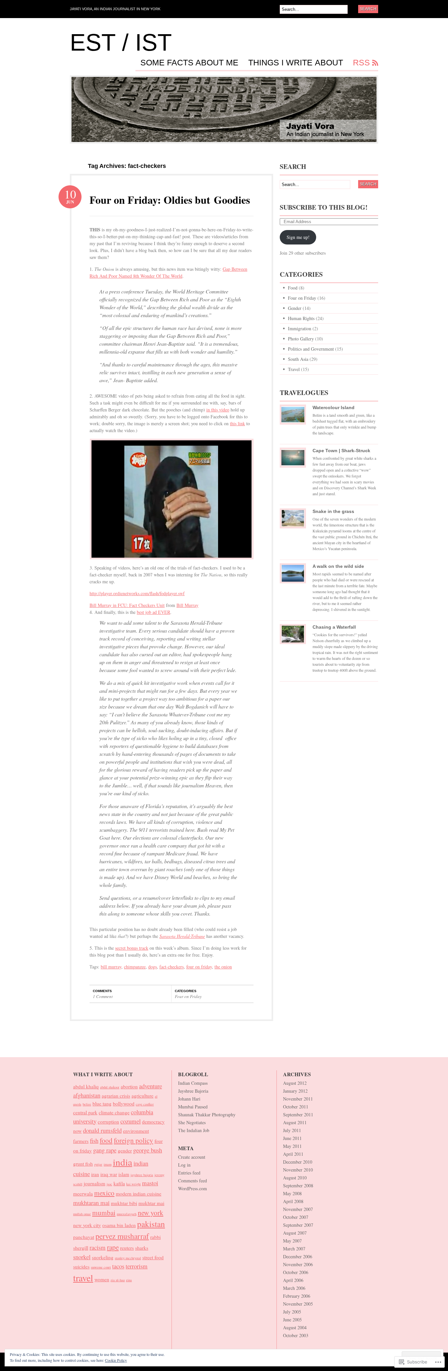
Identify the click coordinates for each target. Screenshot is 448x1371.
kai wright (133, 1184)
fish (94, 1140)
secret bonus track (131, 948)
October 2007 (295, 1217)
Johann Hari (189, 1099)
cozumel (130, 1121)
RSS (361, 62)
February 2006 (296, 1296)
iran (95, 1174)
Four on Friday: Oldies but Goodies (170, 199)
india (122, 1161)
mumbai (103, 1212)
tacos (118, 1266)
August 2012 (295, 1083)
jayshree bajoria (142, 1175)
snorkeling (102, 1257)
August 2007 (295, 1233)
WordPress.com (192, 1188)
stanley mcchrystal (128, 1258)
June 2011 (292, 1138)
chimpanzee (135, 967)
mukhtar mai (151, 1203)
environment (136, 1130)
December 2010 (297, 1162)
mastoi (150, 1183)
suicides (81, 1266)
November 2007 (298, 1209)
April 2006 (293, 1280)
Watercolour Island (334, 407)
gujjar (98, 1164)
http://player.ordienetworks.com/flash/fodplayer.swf (137, 593)
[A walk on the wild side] (293, 575)
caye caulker (145, 1104)
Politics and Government (311, 349)
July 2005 (292, 1312)
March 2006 (294, 1288)
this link (237, 423)
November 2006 (298, 1264)
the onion (223, 967)
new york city (87, 1225)
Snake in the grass (333, 511)
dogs (152, 967)
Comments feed (192, 1180)
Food (292, 288)
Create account (191, 1157)
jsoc (109, 1184)
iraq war (108, 1174)
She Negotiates (192, 1122)
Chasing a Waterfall (334, 627)
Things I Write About (295, 62)
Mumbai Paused (193, 1107)
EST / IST (121, 42)
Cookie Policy (116, 1360)
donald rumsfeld (102, 1130)
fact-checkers (171, 967)
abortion (129, 1086)
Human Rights (301, 318)
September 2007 (298, 1225)
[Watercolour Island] (293, 417)
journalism (94, 1183)
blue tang (102, 1103)
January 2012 (295, 1091)
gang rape (104, 1150)
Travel (294, 369)
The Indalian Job (193, 1130)
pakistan (151, 1223)
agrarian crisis (116, 1095)
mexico (104, 1192)
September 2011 (298, 1114)
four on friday (199, 967)
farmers (81, 1141)
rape (113, 1247)
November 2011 (298, 1099)
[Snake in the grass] (293, 520)
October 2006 (295, 1272)
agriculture (142, 1095)
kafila (119, 1183)
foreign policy (133, 1140)
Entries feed (189, 1173)
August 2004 (295, 1327)
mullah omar (82, 1214)
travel (83, 1277)
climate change (114, 1112)
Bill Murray (187, 605)
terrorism (137, 1266)
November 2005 (298, 1304)
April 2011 (293, 1154)
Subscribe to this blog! (324, 207)
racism (98, 1247)
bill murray (111, 967)
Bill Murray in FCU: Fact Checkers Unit (127, 605)
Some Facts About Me (189, 62)
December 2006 (297, 1256)
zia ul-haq (118, 1280)
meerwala (83, 1193)
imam (108, 1164)
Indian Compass (193, 1083)
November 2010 (298, 1170)
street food (153, 1257)
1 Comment (103, 996)
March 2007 (294, 1248)
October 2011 (295, 1107)
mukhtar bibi (124, 1203)
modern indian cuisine (138, 1193)
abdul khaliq (86, 1086)
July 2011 (292, 1130)
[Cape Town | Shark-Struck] (293, 460)
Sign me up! (298, 237)
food (106, 1140)
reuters (127, 1247)
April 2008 (293, 1201)
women (101, 1279)
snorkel (82, 1257)
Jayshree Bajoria (193, 1091)
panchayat (83, 1237)
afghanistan (86, 1095)
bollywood (123, 1103)
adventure (150, 1086)
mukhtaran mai (91, 1202)
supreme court (101, 1267)
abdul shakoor (109, 1087)
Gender (294, 308)
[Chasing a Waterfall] (293, 636)
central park (85, 1112)
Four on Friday (188, 996)
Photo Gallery (301, 339)
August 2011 (295, 1122)
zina (129, 1280)
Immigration (299, 328)
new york (150, 1212)
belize (87, 1104)
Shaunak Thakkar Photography (206, 1114)
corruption (108, 1121)
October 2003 (295, 1335)
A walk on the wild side (338, 566)
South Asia (298, 359)
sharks (141, 1247)
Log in (184, 1165)
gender (125, 1150)
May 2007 (292, 1241)
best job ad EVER (153, 612)
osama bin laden (119, 1225)
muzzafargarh (126, 1214)
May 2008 (292, 1193)
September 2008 (298, 1185)
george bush (147, 1150)
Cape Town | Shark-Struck (341, 450)
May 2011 (292, 1146)
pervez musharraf (122, 1236)
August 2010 (295, 1177)
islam (123, 1174)
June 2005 (292, 1319)
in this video (217, 410)
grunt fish (83, 1163)
